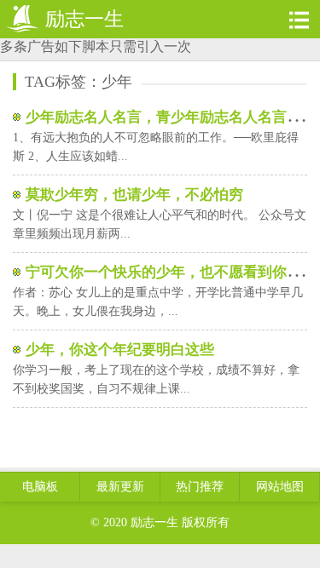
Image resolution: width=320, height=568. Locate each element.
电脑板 (40, 486)
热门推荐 (200, 486)
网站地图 (280, 486)
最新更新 (120, 486)
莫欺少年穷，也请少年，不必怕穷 (134, 194)
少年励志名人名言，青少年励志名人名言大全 (171, 117)
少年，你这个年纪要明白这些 (120, 349)
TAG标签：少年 (78, 81)
